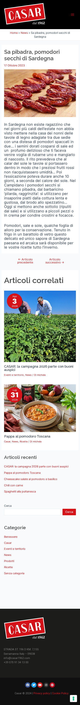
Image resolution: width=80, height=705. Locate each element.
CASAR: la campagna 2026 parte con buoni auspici (38, 368)
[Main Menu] (72, 14)
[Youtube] (40, 685)
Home (14, 32)
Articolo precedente (25, 261)
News (24, 32)
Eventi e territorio (14, 375)
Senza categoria (14, 573)
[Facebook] (27, 685)
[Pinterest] (52, 685)
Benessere (10, 536)
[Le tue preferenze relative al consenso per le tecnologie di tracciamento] (73, 698)
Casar (7, 441)
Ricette (24, 441)
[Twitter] (33, 685)
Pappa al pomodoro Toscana (27, 436)
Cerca (8, 505)
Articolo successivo (54, 261)
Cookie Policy (60, 693)
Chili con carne (13, 485)
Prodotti (9, 561)
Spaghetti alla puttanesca (20, 491)
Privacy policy (41, 693)
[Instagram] (46, 685)
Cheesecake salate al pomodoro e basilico (30, 479)
